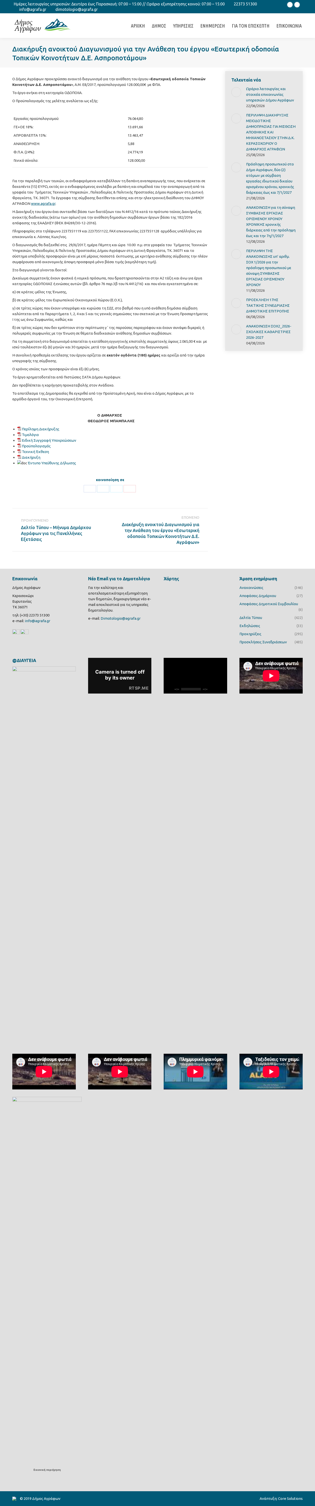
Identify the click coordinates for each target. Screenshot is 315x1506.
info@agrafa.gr (32, 9)
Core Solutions (290, 1498)
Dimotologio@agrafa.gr (121, 618)
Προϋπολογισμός (36, 446)
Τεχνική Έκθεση (35, 452)
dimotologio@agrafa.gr (76, 9)
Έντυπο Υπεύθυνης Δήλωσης (52, 463)
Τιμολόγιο (30, 435)
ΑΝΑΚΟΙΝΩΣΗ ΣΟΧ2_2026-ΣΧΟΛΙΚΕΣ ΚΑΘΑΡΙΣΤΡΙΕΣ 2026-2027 (268, 332)
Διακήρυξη (31, 457)
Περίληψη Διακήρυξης (40, 429)
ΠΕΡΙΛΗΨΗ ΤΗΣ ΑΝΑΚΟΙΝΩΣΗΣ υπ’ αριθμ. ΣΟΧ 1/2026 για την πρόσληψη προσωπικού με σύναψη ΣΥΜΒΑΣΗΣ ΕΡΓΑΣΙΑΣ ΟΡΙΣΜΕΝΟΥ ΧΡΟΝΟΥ (268, 268)
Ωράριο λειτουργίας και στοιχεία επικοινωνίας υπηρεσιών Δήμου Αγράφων (270, 94)
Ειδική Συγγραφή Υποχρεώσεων (49, 440)
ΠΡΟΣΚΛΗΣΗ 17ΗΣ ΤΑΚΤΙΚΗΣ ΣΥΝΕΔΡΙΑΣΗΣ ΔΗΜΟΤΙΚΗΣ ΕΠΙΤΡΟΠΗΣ (268, 305)
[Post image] (236, 92)
